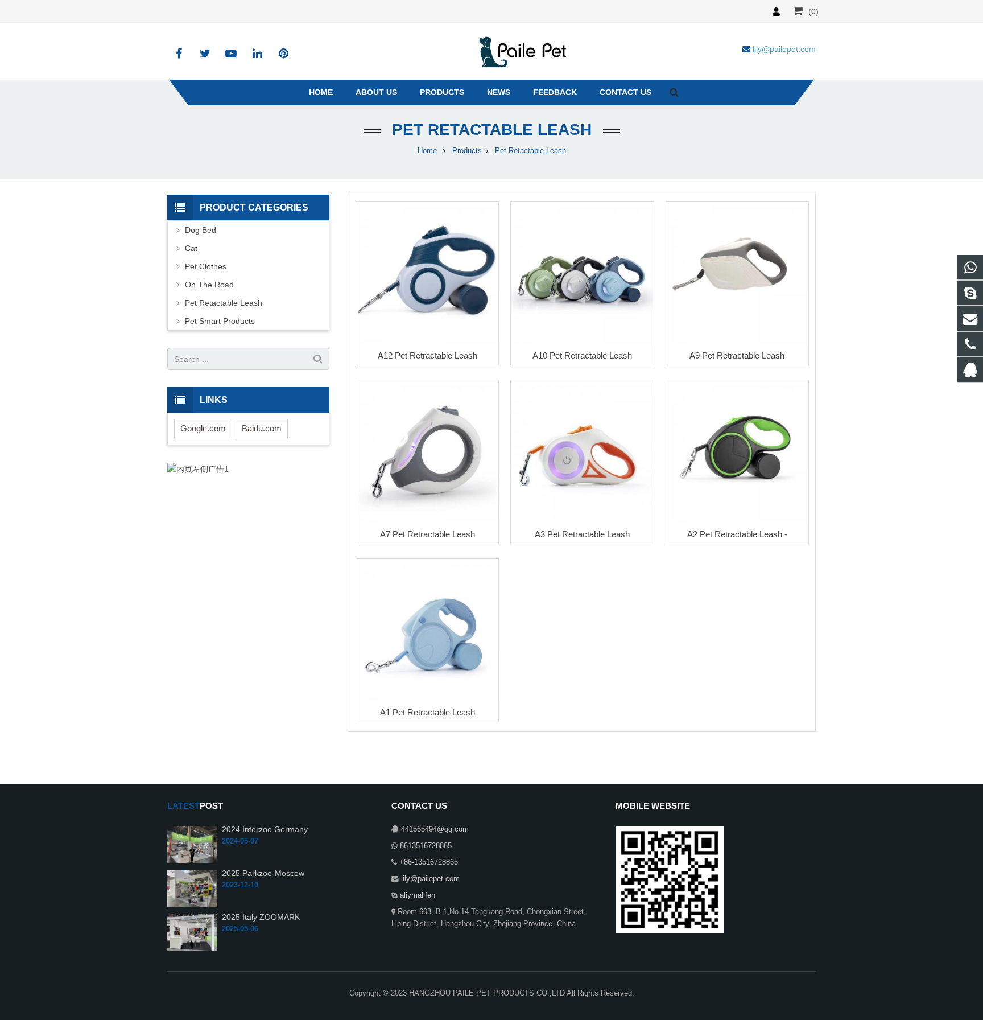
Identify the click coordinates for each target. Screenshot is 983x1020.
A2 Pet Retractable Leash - (737, 534)
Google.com (203, 428)
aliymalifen (417, 895)
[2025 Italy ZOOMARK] (192, 932)
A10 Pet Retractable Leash (582, 355)
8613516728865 (426, 846)
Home (427, 151)
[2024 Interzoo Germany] (192, 844)
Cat (191, 248)
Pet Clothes (205, 266)
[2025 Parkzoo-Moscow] (192, 888)
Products (467, 151)
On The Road (209, 284)
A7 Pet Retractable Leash (427, 534)
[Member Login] (776, 11)
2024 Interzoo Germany (265, 829)
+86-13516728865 (428, 862)
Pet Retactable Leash (492, 129)
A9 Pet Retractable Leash (736, 355)
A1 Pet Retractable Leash (427, 712)
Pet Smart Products (220, 321)
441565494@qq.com (435, 829)
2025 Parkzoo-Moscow (263, 873)
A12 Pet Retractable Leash (427, 355)
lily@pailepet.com (430, 879)
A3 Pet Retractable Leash (582, 534)
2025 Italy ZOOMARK (261, 917)
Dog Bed (200, 230)
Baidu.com (262, 428)
